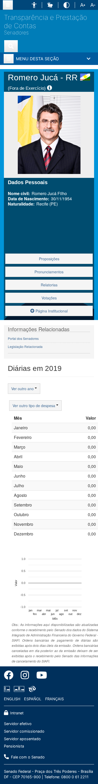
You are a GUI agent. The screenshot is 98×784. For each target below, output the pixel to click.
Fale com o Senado (27, 757)
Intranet (16, 713)
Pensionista (14, 746)
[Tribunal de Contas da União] (31, 689)
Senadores (16, 33)
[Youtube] (40, 676)
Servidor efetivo (18, 723)
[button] (34, 5)
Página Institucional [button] (51, 310)
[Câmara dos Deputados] (8, 689)
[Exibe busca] (11, 46)
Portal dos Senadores (23, 338)
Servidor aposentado (22, 739)
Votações (49, 297)
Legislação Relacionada (25, 346)
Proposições (49, 258)
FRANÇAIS (54, 699)
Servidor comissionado (24, 731)
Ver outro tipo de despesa (34, 405)
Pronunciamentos (49, 271)
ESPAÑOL (32, 699)
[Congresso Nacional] (19, 689)
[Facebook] (10, 676)
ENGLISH (12, 699)
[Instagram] (25, 676)
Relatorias (49, 284)
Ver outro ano (23, 388)
